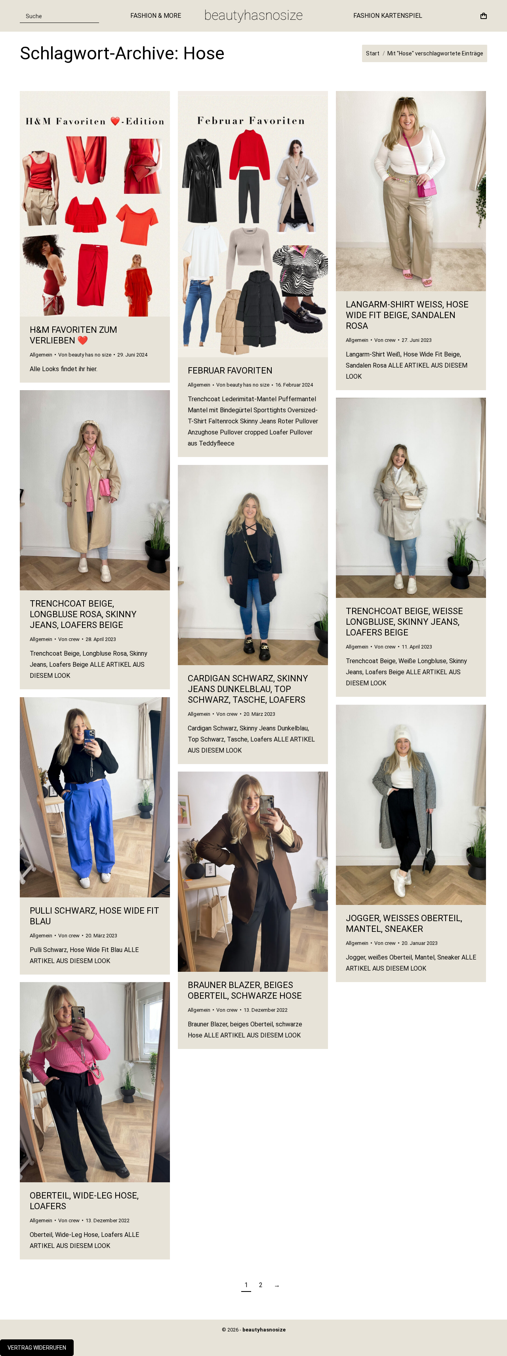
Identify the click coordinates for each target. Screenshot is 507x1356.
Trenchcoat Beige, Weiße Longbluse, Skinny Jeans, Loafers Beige (404, 621)
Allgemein (41, 355)
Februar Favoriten (230, 371)
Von (84, 355)
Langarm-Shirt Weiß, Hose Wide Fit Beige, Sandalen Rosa (407, 315)
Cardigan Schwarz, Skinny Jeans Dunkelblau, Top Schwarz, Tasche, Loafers (248, 689)
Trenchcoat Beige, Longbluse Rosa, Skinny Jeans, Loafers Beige (83, 614)
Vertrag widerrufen (37, 1348)
